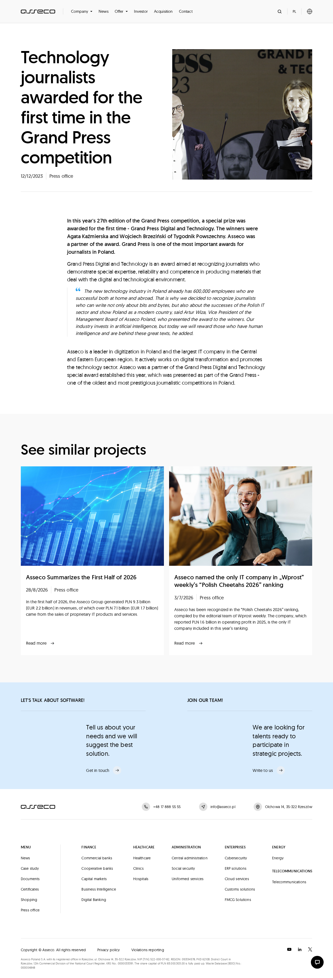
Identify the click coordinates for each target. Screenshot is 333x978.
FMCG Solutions (238, 899)
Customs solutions (240, 889)
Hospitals (140, 879)
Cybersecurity (236, 858)
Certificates (30, 889)
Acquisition (163, 11)
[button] (81, 11)
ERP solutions (236, 868)
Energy (278, 858)
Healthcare (142, 858)
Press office (30, 910)
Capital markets (93, 879)
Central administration (190, 858)
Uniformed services (187, 879)
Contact (186, 11)
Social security (183, 868)
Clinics (138, 868)
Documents (30, 879)
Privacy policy (108, 950)
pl (294, 11)
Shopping (29, 899)
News (103, 11)
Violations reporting (147, 950)
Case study (30, 868)
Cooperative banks (97, 868)
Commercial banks (96, 858)
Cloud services (237, 879)
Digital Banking (93, 899)
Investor (141, 11)
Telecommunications (289, 882)
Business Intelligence (98, 889)
